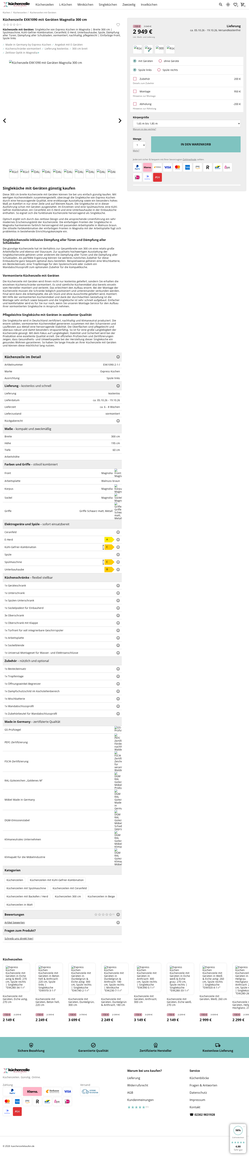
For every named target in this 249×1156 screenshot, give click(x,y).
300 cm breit (79, 48)
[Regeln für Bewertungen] (118, 922)
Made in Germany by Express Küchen (28, 44)
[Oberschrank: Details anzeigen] (118, 615)
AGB (130, 1093)
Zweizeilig (128, 5)
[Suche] (220, 4)
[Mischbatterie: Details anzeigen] (118, 698)
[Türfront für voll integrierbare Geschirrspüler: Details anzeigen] (118, 630)
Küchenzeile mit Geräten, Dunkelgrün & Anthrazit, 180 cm (114, 1001)
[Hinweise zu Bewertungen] (118, 914)
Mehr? (136, 150)
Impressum (197, 1100)
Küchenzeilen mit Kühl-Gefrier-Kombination (57, 880)
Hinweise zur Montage (144, 96)
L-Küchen (65, 5)
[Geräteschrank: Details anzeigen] (118, 585)
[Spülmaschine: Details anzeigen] (118, 562)
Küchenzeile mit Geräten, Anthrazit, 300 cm (145, 998)
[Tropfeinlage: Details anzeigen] (118, 676)
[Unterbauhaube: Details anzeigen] (118, 569)
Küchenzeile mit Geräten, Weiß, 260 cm (213, 997)
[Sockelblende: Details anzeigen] (118, 645)
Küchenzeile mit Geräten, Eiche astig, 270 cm (15, 998)
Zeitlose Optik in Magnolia (21, 52)
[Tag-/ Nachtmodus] (228, 4)
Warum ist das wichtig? (144, 129)
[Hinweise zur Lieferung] (118, 385)
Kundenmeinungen (140, 1100)
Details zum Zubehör (143, 83)
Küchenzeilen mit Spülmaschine (26, 888)
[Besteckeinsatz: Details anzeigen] (118, 668)
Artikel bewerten (15, 922)
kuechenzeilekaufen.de (22, 1146)
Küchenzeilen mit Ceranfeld (70, 888)
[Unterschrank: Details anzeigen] (118, 593)
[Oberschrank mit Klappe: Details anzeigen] (118, 623)
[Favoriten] (118, 24)
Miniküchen (85, 5)
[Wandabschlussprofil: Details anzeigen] (118, 706)
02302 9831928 (204, 1115)
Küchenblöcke (199, 1078)
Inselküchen (149, 5)
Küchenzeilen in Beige (101, 896)
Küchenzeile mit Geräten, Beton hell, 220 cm (48, 1001)
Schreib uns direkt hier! (19, 938)
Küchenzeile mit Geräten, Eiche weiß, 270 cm (179, 1001)
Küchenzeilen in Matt (20, 904)
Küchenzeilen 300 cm (68, 896)
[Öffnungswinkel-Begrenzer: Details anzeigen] (118, 683)
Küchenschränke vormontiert (23, 48)
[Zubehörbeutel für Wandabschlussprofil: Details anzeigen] (118, 713)
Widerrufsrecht (137, 1085)
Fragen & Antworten (203, 1085)
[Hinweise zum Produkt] (118, 356)
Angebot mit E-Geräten (69, 44)
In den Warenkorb (196, 144)
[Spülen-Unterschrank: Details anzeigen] (118, 600)
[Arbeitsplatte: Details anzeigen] (118, 638)
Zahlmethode (189, 159)
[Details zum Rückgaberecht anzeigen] (118, 420)
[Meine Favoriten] (235, 4)
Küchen (6, 12)
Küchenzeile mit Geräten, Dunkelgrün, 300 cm (81, 1001)
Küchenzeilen (45, 5)
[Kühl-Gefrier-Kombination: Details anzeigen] (118, 547)
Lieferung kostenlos (57, 48)
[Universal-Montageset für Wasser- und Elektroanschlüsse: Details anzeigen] (118, 652)
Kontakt (195, 1107)
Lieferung (133, 1078)
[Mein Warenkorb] (242, 4)
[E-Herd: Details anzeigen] (118, 539)
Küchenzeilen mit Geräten (43, 12)
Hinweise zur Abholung (144, 108)
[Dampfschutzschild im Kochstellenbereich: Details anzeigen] (118, 691)
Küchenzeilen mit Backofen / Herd (27, 896)
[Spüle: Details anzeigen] (118, 554)
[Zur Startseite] (17, 4)
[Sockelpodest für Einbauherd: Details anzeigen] (118, 608)
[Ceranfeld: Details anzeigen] (118, 532)
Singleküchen (108, 5)
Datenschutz (198, 1093)
